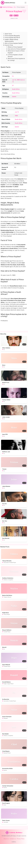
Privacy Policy (20, 838)
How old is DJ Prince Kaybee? (17, 49)
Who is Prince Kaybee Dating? (14, 43)
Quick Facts (8, 33)
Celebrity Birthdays (10, 2)
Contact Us (13, 838)
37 (13, 85)
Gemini (14, 96)
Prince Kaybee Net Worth (12, 37)
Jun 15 (14, 80)
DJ (13, 76)
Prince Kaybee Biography (12, 35)
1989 (18, 80)
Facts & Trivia (9, 45)
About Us (6, 838)
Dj (14, 7)
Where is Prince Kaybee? (15, 47)
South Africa (15, 89)
